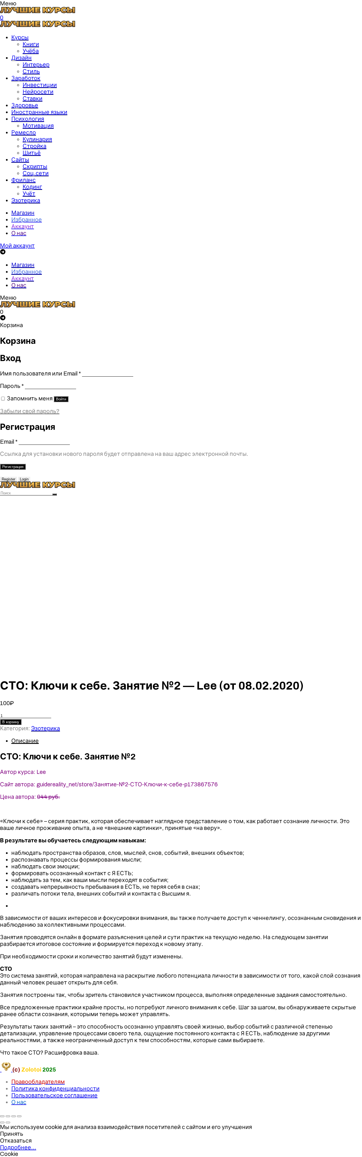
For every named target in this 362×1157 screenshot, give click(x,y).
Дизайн (21, 58)
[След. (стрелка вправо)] (8, 1122)
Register (8, 479)
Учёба (31, 51)
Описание (25, 741)
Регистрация (12, 467)
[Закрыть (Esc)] (2, 1116)
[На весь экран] (13, 1116)
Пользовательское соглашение (54, 1095)
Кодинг (32, 187)
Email (9, 442)
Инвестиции (40, 85)
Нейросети (38, 92)
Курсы (20, 37)
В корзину (10, 722)
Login (24, 479)
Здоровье (24, 105)
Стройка (34, 146)
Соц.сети (36, 173)
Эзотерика (25, 200)
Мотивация (38, 126)
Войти (61, 399)
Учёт (29, 193)
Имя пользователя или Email (40, 373)
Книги (31, 44)
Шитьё (32, 153)
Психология (27, 119)
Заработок (25, 78)
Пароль (12, 386)
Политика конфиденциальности (55, 1088)
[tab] (186, 740)
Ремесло (23, 132)
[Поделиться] (8, 1116)
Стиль (31, 71)
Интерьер (36, 64)
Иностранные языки (39, 112)
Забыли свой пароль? (29, 411)
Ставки (32, 98)
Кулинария (37, 139)
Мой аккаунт (17, 245)
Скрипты (35, 166)
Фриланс (23, 180)
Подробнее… (18, 1147)
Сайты (20, 159)
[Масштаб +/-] (19, 1116)
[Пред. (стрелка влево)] (2, 1122)
